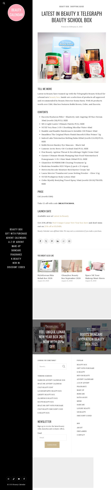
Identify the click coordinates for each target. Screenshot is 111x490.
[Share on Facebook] (40, 241)
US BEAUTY (81, 412)
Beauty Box (16, 229)
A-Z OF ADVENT (16, 241)
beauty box (55, 97)
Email (40, 433)
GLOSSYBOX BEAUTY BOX (48, 398)
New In (16, 262)
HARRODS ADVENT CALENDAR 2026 (51, 380)
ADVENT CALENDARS (85, 379)
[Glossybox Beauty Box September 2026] (71, 266)
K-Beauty (16, 258)
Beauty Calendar (19, 485)
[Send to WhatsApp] (69, 241)
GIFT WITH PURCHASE (85, 368)
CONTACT (81, 435)
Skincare (16, 250)
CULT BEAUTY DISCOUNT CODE (50, 409)
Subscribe (52, 445)
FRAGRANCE (82, 387)
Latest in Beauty (61, 216)
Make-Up (16, 246)
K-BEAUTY (81, 372)
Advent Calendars (16, 237)
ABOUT (79, 428)
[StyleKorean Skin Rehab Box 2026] (48, 266)
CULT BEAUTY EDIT (45, 387)
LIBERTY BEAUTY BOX (46, 395)
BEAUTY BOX (82, 365)
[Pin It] (52, 241)
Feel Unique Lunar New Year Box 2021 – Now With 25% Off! (52, 339)
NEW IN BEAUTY (83, 376)
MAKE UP (80, 390)
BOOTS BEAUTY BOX (46, 402)
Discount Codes (16, 267)
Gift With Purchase (16, 233)
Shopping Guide (77, 6)
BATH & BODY (82, 397)
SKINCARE (81, 394)
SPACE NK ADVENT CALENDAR (49, 384)
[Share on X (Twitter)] (46, 241)
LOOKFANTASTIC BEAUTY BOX (50, 391)
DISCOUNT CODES (84, 416)
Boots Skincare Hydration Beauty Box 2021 (91, 339)
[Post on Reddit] (63, 241)
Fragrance (16, 254)
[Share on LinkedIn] (57, 241)
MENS (79, 401)
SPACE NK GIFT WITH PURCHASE (50, 406)
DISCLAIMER (82, 431)
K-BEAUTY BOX (43, 413)
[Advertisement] (72, 303)
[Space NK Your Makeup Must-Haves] (95, 266)
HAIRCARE (81, 405)
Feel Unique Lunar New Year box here (70, 223)
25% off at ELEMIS (52, 226)
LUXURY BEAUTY (83, 408)
